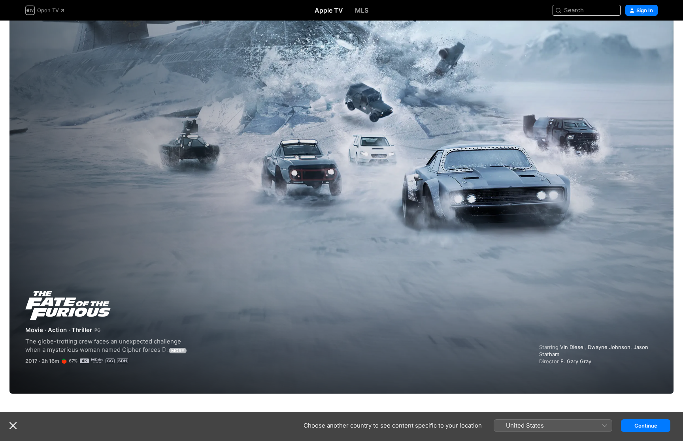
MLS (361, 10)
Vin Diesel (572, 347)
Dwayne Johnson (609, 347)
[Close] (13, 425)
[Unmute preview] (652, 36)
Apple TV (329, 10)
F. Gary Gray (575, 361)
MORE (177, 350)
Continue (645, 425)
